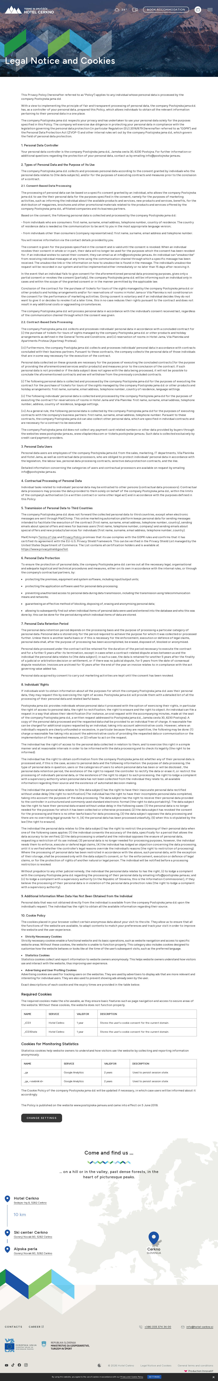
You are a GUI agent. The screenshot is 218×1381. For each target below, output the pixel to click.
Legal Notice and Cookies (155, 1365)
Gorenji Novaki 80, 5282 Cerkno (33, 1236)
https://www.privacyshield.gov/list (44, 549)
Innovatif (207, 1371)
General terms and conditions (195, 1365)
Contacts (13, 1326)
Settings (154, 1377)
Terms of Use (47, 537)
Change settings (42, 1117)
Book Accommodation (166, 9)
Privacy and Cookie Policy (131, 1377)
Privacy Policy (72, 537)
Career (35, 1326)
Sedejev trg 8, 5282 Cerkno (30, 1202)
